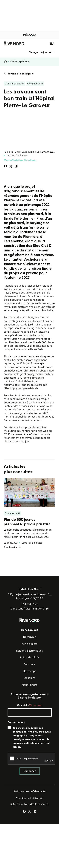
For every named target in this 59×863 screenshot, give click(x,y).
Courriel (29, 705)
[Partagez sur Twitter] (11, 166)
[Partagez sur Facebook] (5, 166)
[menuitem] (42, 52)
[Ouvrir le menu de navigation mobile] (52, 43)
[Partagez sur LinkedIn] (16, 166)
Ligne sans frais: (30, 608)
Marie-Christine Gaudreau (20, 160)
